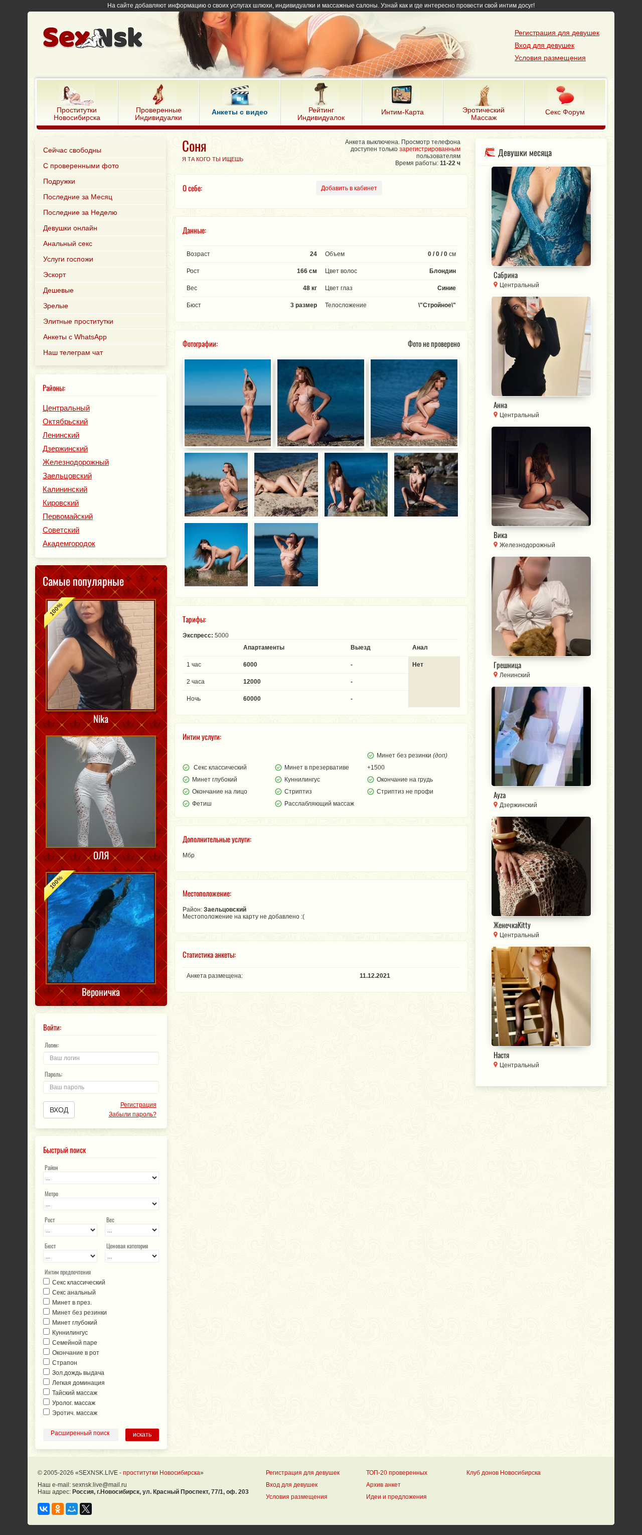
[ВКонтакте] (44, 1509)
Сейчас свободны (72, 150)
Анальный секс (67, 243)
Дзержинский (65, 448)
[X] (86, 1509)
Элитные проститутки (78, 321)
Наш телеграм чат (73, 352)
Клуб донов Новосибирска (503, 1472)
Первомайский (68, 516)
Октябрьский (65, 421)
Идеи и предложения (396, 1496)
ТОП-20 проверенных (396, 1472)
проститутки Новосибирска (161, 1472)
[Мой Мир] (72, 1509)
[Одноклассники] (58, 1509)
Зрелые (55, 306)
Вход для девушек (544, 45)
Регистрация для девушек (557, 33)
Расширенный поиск (80, 1433)
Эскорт (54, 275)
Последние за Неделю (80, 212)
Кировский (61, 502)
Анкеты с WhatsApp (75, 337)
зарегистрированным (429, 149)
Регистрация (138, 1104)
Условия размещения (550, 58)
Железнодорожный (76, 462)
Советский (61, 530)
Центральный (66, 408)
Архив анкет (383, 1484)
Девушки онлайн (70, 228)
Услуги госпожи (68, 259)
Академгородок (69, 543)
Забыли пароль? (132, 1114)
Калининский (65, 489)
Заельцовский (67, 475)
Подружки (59, 181)
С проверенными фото (81, 166)
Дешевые (58, 290)
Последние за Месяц (77, 197)
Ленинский (61, 435)
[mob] (299, 39)
